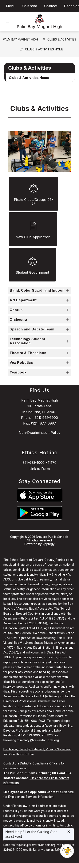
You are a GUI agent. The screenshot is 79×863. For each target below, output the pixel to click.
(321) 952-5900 (45, 417)
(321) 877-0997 (43, 423)
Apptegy (49, 544)
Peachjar (71, 6)
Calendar (29, 6)
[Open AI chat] (67, 851)
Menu (11, 6)
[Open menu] (7, 22)
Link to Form (39, 469)
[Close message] (69, 831)
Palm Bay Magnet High (20, 39)
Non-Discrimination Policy (39, 432)
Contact (51, 6)
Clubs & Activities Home (44, 49)
